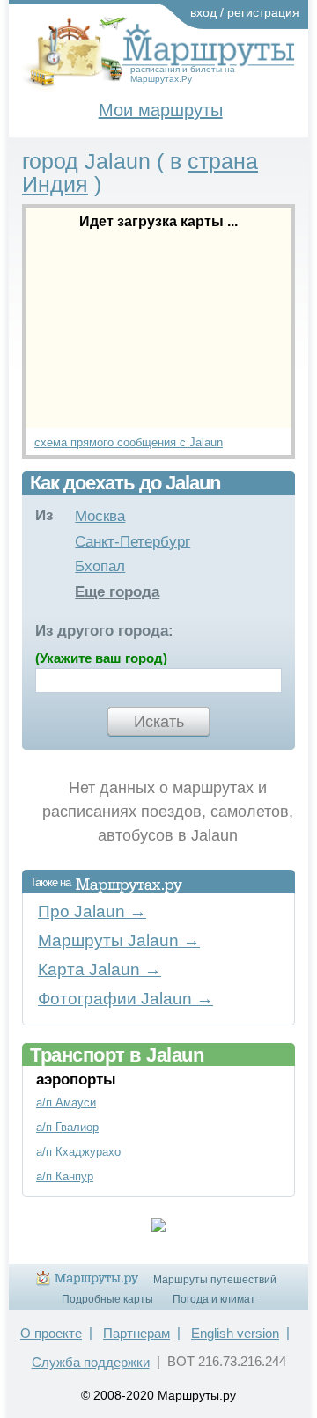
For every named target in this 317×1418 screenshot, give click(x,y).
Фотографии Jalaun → (125, 998)
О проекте (51, 1333)
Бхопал (100, 566)
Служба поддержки (91, 1362)
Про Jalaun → (92, 911)
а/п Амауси (66, 1102)
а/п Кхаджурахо (78, 1151)
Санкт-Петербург (132, 541)
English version (235, 1333)
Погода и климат (214, 1299)
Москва (100, 516)
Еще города (117, 592)
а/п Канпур (64, 1176)
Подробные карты (107, 1299)
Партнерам (136, 1333)
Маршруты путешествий (214, 1280)
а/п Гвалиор (67, 1127)
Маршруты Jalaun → (119, 940)
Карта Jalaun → (99, 969)
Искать (159, 722)
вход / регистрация (244, 12)
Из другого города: (104, 630)
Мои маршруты (161, 110)
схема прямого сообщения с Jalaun (128, 442)
